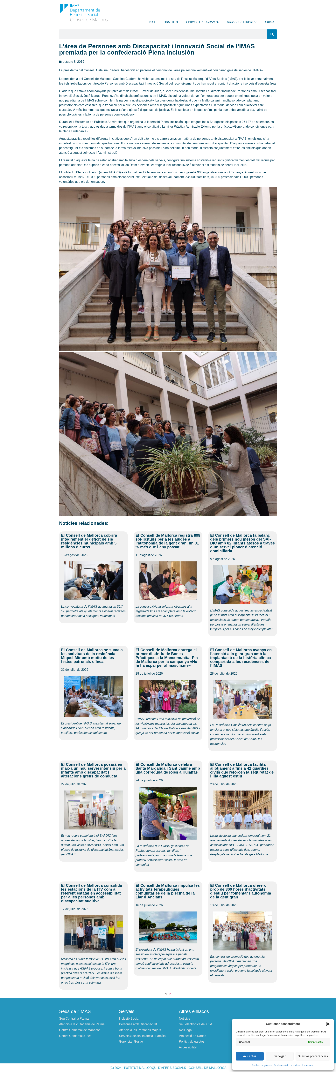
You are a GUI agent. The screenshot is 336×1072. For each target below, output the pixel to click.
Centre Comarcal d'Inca (75, 1036)
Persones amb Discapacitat (138, 1024)
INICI (152, 22)
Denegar (280, 1056)
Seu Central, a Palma (74, 1018)
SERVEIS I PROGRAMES (202, 22)
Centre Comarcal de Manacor (79, 1030)
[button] (328, 1024)
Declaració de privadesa (287, 1065)
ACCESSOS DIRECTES (242, 22)
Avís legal (185, 1030)
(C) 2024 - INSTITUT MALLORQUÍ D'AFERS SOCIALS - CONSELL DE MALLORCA (168, 1067)
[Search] (272, 34)
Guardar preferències (313, 1056)
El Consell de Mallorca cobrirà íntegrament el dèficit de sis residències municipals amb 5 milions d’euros (89, 541)
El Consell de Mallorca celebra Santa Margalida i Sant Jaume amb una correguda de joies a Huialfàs (168, 768)
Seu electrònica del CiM (195, 1024)
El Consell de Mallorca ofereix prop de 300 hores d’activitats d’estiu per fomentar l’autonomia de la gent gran (240, 891)
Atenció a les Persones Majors (140, 1030)
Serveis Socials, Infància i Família (142, 1036)
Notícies (184, 1018)
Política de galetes (262, 1065)
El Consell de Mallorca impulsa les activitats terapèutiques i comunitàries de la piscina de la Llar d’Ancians (168, 891)
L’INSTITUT (170, 22)
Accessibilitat (188, 1047)
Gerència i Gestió (131, 1041)
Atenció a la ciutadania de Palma (82, 1024)
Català (269, 22)
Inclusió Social (129, 1018)
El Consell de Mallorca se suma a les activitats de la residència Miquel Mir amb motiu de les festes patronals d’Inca (92, 656)
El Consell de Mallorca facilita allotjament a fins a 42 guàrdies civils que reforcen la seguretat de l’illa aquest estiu (242, 770)
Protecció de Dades (192, 1036)
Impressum (308, 1065)
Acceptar (249, 1056)
